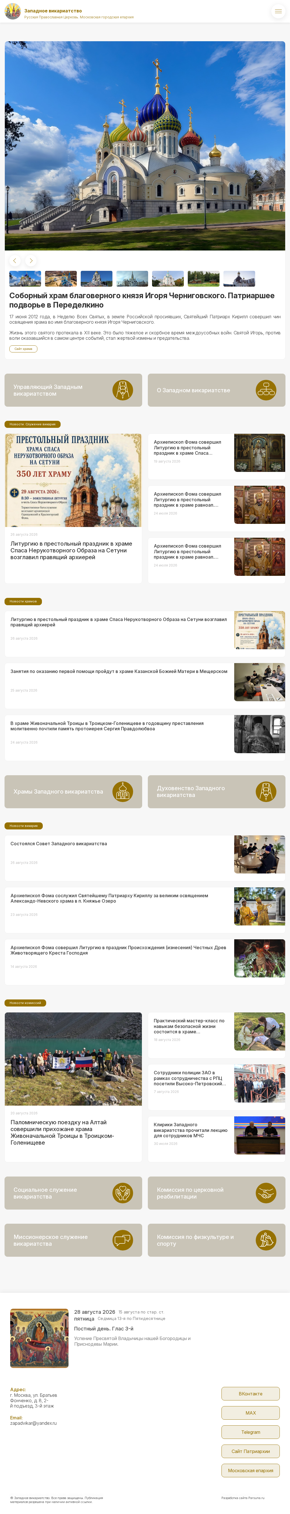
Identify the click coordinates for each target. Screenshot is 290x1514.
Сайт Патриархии (251, 1451)
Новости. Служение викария (33, 424)
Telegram (250, 1432)
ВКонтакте (251, 1394)
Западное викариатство (53, 11)
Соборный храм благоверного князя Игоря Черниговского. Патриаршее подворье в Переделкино (142, 300)
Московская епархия (250, 1470)
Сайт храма (23, 349)
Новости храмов (23, 601)
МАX (251, 1413)
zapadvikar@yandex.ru (33, 1423)
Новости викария (24, 826)
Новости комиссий (25, 1003)
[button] (15, 260)
